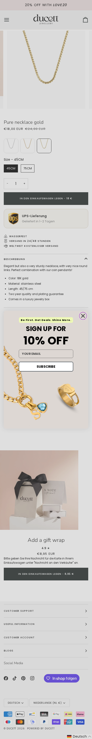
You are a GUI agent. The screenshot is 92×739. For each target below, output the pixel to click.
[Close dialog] (83, 316)
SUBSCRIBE (46, 366)
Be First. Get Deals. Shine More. (46, 320)
